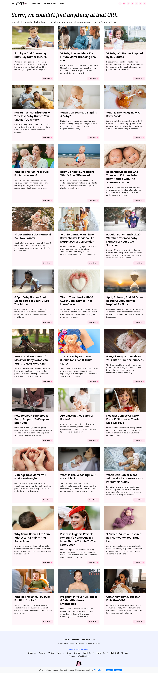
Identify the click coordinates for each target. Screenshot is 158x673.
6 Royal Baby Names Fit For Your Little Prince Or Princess (125, 358)
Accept (109, 670)
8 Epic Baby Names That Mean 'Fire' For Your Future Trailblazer (31, 301)
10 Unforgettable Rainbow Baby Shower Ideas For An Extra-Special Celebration (77, 238)
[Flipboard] (132, 3)
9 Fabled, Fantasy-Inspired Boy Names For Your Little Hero (124, 538)
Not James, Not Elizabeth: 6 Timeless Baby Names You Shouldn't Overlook (32, 116)
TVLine (51, 653)
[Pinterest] (128, 3)
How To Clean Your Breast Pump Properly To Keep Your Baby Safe (33, 419)
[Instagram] (124, 3)
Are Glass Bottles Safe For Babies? (76, 418)
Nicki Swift (114, 653)
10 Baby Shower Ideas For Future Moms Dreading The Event (78, 57)
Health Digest (88, 653)
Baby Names (50, 3)
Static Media (69, 644)
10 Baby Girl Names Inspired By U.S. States (124, 55)
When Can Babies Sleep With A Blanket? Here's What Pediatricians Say (124, 478)
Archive (75, 640)
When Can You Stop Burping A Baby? (78, 114)
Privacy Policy (88, 640)
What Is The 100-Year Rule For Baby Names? (31, 174)
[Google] (140, 3)
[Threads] (136, 3)
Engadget (32, 653)
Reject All (118, 670)
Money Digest (102, 653)
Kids (62, 3)
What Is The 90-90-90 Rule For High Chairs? (32, 599)
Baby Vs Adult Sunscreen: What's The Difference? (77, 174)
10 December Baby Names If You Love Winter (32, 236)
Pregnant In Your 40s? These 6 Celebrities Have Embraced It (79, 600)
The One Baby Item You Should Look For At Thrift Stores (76, 360)
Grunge (77, 653)
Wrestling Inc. (83, 656)
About (66, 640)
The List (124, 653)
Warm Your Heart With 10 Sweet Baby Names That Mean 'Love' (76, 301)
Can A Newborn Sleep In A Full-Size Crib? (123, 599)
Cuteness (60, 653)
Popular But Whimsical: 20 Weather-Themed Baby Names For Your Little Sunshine (123, 240)
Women (72, 656)
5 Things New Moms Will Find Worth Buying (30, 477)
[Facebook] (120, 3)
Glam (69, 653)
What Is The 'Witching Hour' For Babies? (78, 477)
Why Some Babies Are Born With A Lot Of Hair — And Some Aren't (32, 538)
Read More (46, 78)
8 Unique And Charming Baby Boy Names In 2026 (30, 55)
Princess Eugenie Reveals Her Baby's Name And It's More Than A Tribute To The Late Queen (78, 539)
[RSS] (144, 3)
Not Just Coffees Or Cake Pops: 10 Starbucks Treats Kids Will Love (122, 419)
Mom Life (36, 3)
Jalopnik (42, 653)
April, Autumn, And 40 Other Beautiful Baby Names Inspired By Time (124, 301)
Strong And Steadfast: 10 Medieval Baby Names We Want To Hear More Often (31, 360)
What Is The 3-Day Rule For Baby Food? (124, 114)
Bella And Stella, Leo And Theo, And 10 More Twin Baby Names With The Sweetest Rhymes (122, 177)
